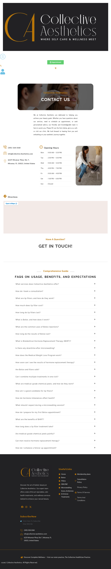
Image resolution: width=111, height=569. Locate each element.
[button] (1, 65)
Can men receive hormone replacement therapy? (38, 441)
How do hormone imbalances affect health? (35, 398)
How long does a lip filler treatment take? (34, 427)
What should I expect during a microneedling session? (40, 405)
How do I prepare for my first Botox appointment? (38, 412)
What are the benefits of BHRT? (30, 419)
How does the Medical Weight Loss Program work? (39, 355)
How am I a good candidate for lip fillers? (34, 391)
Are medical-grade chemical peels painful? (35, 434)
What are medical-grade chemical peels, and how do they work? (45, 384)
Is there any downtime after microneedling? (35, 348)
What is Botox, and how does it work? (33, 320)
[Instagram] (26, 507)
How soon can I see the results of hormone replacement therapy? (45, 362)
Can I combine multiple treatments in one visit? (37, 377)
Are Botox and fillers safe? (27, 370)
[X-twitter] (30, 507)
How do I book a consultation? (29, 291)
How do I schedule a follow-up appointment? (36, 448)
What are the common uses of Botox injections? (37, 327)
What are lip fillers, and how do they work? (35, 298)
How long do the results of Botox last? (33, 334)
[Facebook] (22, 507)
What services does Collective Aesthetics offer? (37, 284)
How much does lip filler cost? (29, 305)
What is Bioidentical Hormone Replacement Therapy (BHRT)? (43, 341)
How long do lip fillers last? (28, 312)
